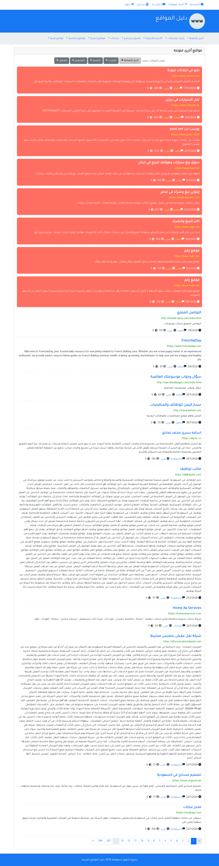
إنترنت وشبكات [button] (175, 38)
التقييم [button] (96, 60)
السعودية (176, 459)
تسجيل (141, 4)
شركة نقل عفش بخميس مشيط (175, 636)
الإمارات (177, 626)
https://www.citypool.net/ (186, 781)
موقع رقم (191, 251)
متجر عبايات (192, 807)
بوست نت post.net (184, 129)
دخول (128, 4)
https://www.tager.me (187, 227)
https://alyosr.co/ (191, 438)
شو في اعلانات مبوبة (183, 70)
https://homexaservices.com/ (184, 614)
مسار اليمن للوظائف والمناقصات (175, 405)
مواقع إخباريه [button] (97, 38)
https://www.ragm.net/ (186, 286)
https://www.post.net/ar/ (185, 135)
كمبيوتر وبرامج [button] (132, 38)
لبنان (176, 88)
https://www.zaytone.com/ (184, 197)
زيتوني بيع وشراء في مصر (180, 192)
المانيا (177, 117)
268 (100, 841)
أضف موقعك (176, 4)
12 (129, 841)
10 (142, 841)
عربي (166, 88)
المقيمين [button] (79, 60)
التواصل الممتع (189, 313)
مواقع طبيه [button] (56, 38)
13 (122, 841)
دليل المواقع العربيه (93, 860)
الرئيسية (195, 4)
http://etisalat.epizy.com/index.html (181, 318)
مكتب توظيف (190, 469)
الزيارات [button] (111, 60)
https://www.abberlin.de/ (185, 105)
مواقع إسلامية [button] (76, 38)
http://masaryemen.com (187, 410)
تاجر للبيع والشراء (185, 221)
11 (135, 841)
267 (109, 841)
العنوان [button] (62, 60)
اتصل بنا (157, 4)
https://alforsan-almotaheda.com (182, 642)
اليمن (179, 423)
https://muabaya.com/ (188, 813)
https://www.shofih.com (185, 76)
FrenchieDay (191, 341)
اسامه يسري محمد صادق (181, 433)
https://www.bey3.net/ (186, 168)
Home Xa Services (187, 608)
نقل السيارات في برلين (182, 100)
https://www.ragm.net (186, 256)
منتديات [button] (114, 38)
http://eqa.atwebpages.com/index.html (179, 383)
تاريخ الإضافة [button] (131, 60)
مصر (177, 210)
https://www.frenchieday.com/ (184, 346)
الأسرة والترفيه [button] (153, 38)
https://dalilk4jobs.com (188, 475)
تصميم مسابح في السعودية (179, 775)
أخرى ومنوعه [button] (196, 38)
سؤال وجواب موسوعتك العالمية (176, 377)
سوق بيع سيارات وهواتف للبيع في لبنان (168, 163)
